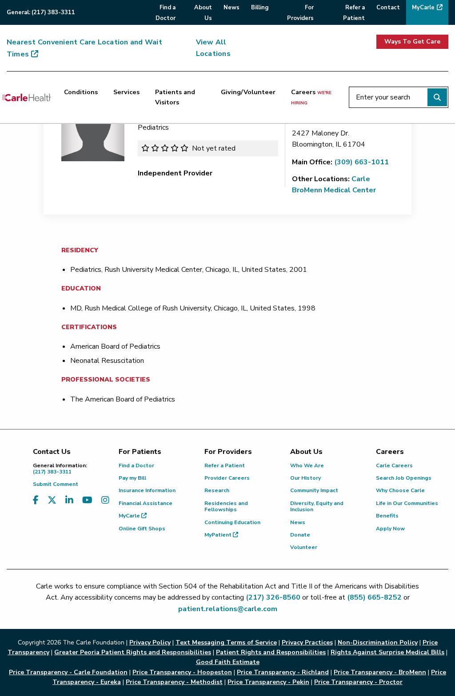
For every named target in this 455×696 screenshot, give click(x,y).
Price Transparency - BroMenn (380, 672)
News (297, 522)
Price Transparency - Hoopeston (182, 672)
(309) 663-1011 (361, 162)
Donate (300, 534)
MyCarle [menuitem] (423, 8)
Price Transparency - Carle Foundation (68, 672)
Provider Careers (227, 477)
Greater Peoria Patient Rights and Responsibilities (132, 652)
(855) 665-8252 (374, 597)
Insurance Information (147, 490)
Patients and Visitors (175, 97)
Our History (305, 477)
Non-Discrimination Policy (378, 642)
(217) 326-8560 (273, 597)
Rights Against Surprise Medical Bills (387, 652)
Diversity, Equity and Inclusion (316, 506)
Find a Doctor (136, 465)
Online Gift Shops (142, 528)
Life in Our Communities (407, 503)
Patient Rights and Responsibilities (271, 652)
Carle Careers (394, 465)
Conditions (81, 91)
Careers (311, 96)
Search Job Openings (403, 477)
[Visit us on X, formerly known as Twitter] (52, 500)
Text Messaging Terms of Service (226, 642)
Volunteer (303, 547)
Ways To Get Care (412, 41)
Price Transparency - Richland (283, 672)
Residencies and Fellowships (226, 506)
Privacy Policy (150, 642)
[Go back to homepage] (26, 97)
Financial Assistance (145, 503)
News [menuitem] (231, 8)
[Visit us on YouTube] (87, 500)
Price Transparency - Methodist (174, 682)
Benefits (387, 515)
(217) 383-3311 (60, 468)
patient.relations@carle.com (227, 609)
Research (216, 490)
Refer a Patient (224, 465)
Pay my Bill (132, 477)
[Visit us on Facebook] (36, 500)
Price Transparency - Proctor (358, 682)
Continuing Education (232, 522)
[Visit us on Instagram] (105, 500)
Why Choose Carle (400, 490)
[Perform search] (437, 97)
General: (41, 12)
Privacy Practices (307, 642)
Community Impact (314, 490)
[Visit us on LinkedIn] (69, 500)
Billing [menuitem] (259, 8)
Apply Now (390, 528)
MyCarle (130, 515)
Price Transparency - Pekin (268, 682)
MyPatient (218, 534)
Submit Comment (55, 484)
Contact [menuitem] (388, 8)
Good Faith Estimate (227, 662)
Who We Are (307, 465)
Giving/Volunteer (248, 91)
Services (126, 91)
